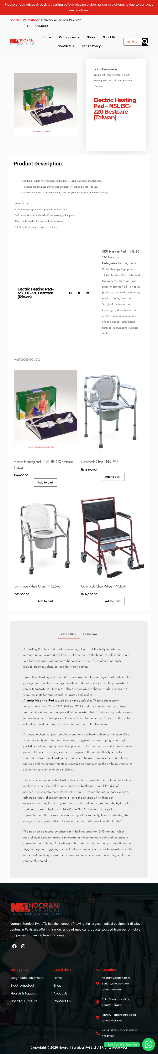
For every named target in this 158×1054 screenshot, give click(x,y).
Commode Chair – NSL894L (100, 462)
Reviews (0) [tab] (90, 634)
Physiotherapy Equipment (118, 269)
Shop (91, 37)
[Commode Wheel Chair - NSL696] (45, 536)
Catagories (67, 37)
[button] (70, 293)
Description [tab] (68, 634)
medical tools (110, 298)
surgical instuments (114, 327)
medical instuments (127, 292)
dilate (30, 661)
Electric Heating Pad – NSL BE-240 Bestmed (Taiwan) (43, 465)
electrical (39, 666)
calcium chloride (48, 769)
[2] (123, 820)
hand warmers (65, 740)
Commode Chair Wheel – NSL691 (103, 586)
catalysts (102, 746)
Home (46, 37)
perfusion (56, 661)
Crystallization (55, 786)
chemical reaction (110, 734)
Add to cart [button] (45, 482)
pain (38, 655)
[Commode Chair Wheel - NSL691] (112, 536)
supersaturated (97, 780)
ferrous (38, 792)
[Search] (145, 42)
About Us (108, 37)
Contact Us (65, 46)
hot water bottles (76, 666)
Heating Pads (114, 75)
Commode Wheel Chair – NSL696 (37, 586)
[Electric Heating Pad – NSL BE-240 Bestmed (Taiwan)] (45, 412)
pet (100, 689)
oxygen (78, 752)
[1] (70, 797)
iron (67, 746)
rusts (120, 746)
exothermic (91, 734)
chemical (52, 666)
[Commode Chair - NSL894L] (112, 412)
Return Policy (91, 46)
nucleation (33, 803)
